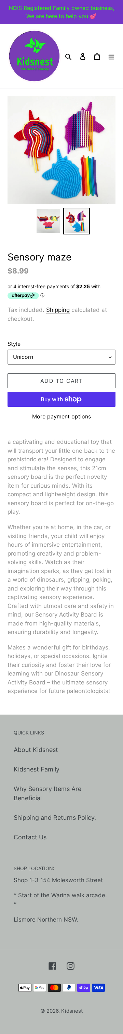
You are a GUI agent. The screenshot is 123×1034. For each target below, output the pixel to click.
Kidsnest (72, 1011)
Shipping (58, 309)
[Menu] (111, 56)
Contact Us (30, 837)
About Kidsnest (36, 749)
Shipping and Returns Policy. (55, 817)
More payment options (61, 416)
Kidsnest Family (36, 769)
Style (14, 343)
